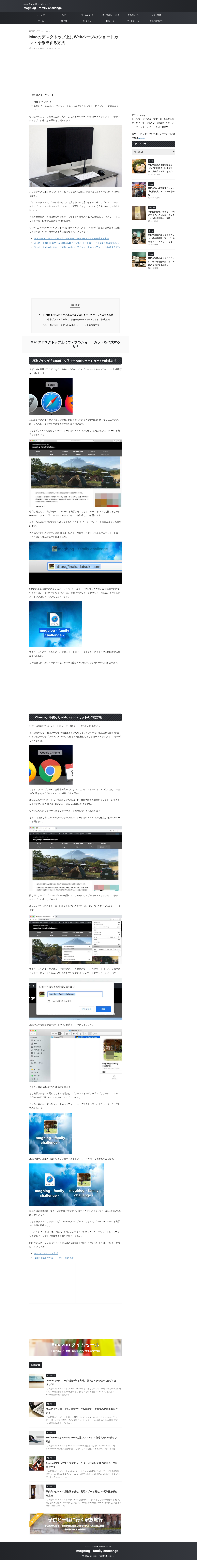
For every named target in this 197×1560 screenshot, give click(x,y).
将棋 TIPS (110, 21)
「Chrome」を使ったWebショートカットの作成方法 (71, 325)
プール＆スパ (87, 15)
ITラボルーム (133, 15)
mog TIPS (87, 21)
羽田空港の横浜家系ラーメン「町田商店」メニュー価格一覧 (161, 191)
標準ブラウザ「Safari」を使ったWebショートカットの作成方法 (76, 319)
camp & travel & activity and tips (98, 1546)
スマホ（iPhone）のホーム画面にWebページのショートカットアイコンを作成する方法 (76, 242)
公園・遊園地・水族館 (110, 15)
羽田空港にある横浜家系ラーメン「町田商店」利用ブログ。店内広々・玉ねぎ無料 (161, 168)
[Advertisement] (75, 71)
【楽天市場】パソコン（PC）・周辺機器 (54, 1257)
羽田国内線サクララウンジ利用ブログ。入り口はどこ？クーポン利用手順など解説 (161, 214)
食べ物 (64, 21)
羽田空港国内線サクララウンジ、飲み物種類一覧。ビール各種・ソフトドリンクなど (161, 238)
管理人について (156, 21)
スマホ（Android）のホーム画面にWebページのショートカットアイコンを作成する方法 (77, 247)
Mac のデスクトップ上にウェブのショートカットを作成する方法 (78, 314)
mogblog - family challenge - (44, 8)
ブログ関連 (156, 15)
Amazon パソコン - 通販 (46, 1253)
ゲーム (41, 21)
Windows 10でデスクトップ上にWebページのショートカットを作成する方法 (71, 238)
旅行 (64, 15)
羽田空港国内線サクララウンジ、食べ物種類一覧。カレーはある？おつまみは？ (161, 261)
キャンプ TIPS (133, 21)
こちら (141, 137)
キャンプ (41, 15)
